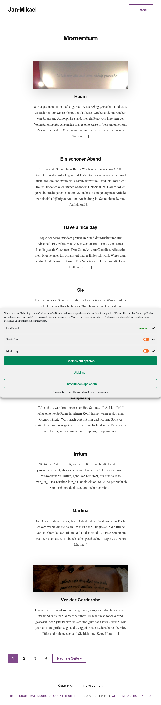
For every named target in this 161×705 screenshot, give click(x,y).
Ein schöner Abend (80, 158)
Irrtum (80, 453)
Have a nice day (80, 227)
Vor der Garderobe (80, 599)
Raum (80, 96)
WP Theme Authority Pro (131, 695)
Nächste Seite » (71, 658)
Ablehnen (80, 372)
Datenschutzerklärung (84, 391)
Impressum (102, 391)
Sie (80, 289)
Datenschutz (40, 695)
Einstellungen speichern (80, 383)
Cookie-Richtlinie (62, 391)
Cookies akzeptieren (80, 360)
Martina (80, 510)
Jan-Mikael (22, 9)
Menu (144, 10)
